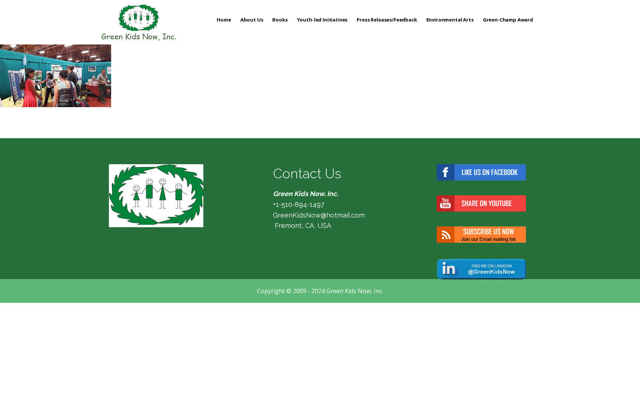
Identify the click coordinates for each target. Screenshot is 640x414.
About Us (251, 19)
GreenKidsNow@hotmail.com (319, 215)
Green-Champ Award (508, 19)
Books (279, 19)
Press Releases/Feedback (387, 19)
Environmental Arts (450, 19)
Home (224, 19)
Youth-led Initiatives (322, 19)
